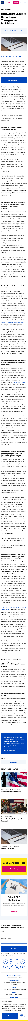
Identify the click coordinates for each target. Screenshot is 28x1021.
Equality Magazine (14, 980)
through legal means (19, 382)
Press (14, 992)
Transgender (17, 10)
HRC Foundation (18, 31)
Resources (6, 10)
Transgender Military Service (11, 791)
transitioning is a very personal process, (12, 322)
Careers (14, 987)
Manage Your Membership (14, 975)
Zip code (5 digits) (9, 938)
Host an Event (14, 997)
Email (5, 931)
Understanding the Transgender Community (12, 820)
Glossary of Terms (7, 848)
